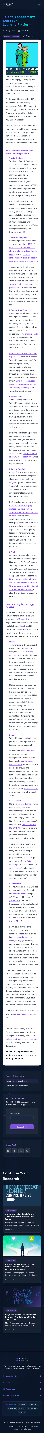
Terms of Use (34, 1426)
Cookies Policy (22, 1426)
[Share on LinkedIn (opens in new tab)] (8, 1150)
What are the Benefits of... (17, 1081)
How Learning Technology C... (18, 1085)
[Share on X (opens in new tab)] (21, 1150)
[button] (22, 1376)
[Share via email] (27, 1150)
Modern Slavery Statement (23, 1429)
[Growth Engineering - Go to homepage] (8, 4)
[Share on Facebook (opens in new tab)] (14, 1150)
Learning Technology (11, 36)
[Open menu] (39, 4)
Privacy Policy (10, 1426)
